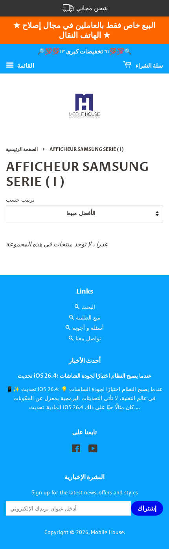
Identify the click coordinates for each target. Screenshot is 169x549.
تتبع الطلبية (88, 317)
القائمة (25, 65)
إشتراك (147, 508)
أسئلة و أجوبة (88, 327)
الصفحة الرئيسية (22, 149)
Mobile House (107, 532)
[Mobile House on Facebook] (76, 450)
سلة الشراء (148, 65)
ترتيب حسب (20, 199)
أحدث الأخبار (85, 360)
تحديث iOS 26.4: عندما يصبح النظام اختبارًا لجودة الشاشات (84, 376)
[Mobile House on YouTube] (92, 450)
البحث (88, 306)
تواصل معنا (88, 338)
